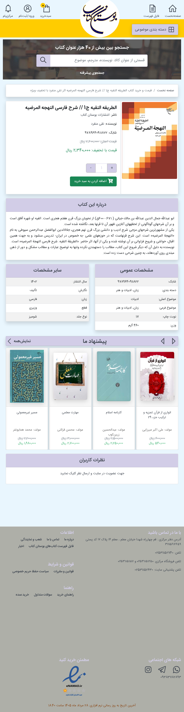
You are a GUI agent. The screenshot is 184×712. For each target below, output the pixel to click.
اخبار (21, 546)
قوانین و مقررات (64, 571)
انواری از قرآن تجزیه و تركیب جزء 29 (157, 415)
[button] (173, 344)
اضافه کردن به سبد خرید (91, 181)
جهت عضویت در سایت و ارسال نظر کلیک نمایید (92, 473)
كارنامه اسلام (114, 412)
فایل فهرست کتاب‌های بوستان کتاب (51, 546)
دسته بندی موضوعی (151, 29)
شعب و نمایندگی (31, 539)
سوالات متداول (43, 594)
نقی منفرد (97, 124)
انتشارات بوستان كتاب (94, 115)
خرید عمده (22, 594)
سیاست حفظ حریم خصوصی (30, 571)
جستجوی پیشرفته (92, 73)
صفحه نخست (165, 90)
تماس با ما (53, 539)
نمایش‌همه (22, 341)
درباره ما (69, 539)
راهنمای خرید (65, 594)
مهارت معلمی (70, 412)
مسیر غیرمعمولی (27, 412)
